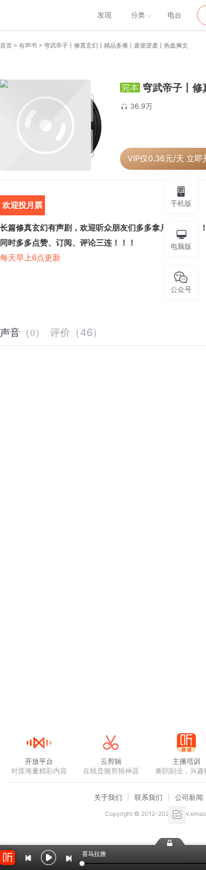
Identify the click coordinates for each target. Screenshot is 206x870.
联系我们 (148, 797)
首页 (6, 45)
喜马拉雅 (38, 15)
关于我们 (108, 797)
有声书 (28, 45)
